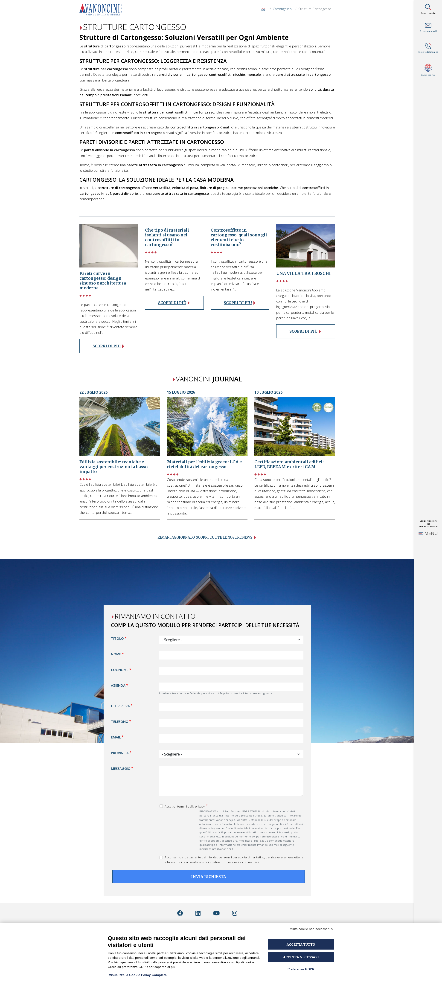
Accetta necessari (301, 957)
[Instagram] (234, 913)
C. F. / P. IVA (120, 705)
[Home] (102, 9)
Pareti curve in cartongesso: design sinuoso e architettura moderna (102, 281)
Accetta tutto (301, 944)
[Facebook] (180, 913)
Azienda (118, 685)
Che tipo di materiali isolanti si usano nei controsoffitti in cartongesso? (167, 237)
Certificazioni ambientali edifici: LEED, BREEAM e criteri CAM (289, 464)
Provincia (120, 752)
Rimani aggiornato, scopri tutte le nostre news (204, 537)
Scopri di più (107, 346)
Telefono (119, 721)
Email (116, 737)
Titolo (117, 638)
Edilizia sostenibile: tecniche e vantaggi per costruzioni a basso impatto (113, 466)
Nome (116, 654)
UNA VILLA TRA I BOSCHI (303, 273)
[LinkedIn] (198, 913)
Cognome (119, 669)
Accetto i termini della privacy (185, 806)
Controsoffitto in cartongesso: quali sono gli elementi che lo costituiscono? (239, 237)
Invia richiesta (208, 876)
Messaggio (121, 768)
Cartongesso (282, 9)
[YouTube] (216, 913)
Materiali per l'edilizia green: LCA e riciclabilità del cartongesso (204, 464)
